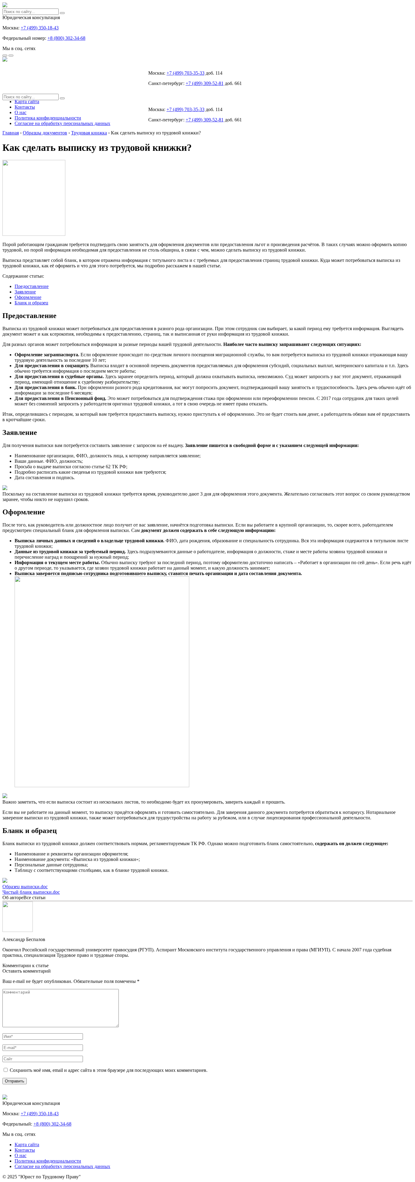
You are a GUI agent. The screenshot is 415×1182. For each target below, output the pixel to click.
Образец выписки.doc (25, 886)
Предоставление (32, 286)
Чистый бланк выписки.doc (31, 892)
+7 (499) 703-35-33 (185, 73)
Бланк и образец (31, 302)
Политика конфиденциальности (48, 117)
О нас (20, 112)
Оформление (28, 297)
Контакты (25, 107)
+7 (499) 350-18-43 (40, 27)
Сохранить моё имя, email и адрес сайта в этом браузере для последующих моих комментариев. (109, 1070)
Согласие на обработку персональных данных (62, 123)
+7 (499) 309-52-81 (205, 83)
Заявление (25, 291)
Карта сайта (27, 101)
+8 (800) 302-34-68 (66, 38)
